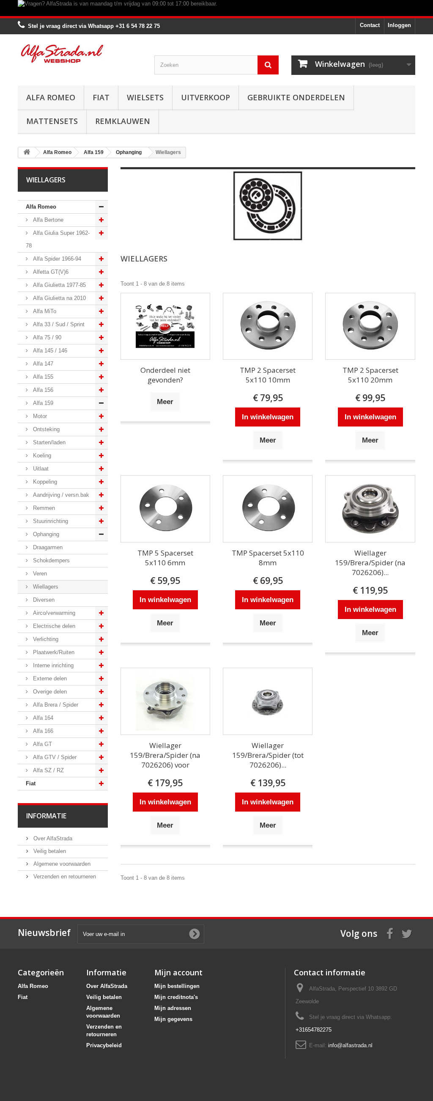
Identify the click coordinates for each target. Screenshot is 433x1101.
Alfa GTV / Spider (54, 757)
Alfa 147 (42, 364)
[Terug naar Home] (27, 152)
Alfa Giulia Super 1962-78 (58, 239)
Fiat (101, 97)
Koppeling (44, 482)
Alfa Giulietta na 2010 (58, 298)
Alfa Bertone (47, 220)
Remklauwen (122, 121)
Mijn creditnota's (176, 997)
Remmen (43, 508)
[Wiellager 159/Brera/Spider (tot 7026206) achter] (267, 701)
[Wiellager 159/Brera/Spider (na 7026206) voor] (165, 701)
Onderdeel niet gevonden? (165, 375)
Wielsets (145, 97)
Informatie (46, 815)
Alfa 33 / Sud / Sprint (58, 324)
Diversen (43, 600)
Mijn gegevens (173, 1019)
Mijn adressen (172, 1008)
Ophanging (45, 534)
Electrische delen (53, 626)
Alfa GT (41, 744)
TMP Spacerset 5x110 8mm (268, 557)
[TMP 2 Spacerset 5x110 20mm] (370, 326)
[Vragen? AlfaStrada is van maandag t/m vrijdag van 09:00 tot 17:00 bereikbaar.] (216, 8)
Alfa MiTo (43, 311)
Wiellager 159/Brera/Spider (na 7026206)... (370, 562)
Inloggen (399, 25)
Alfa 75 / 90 (46, 337)
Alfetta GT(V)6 (50, 272)
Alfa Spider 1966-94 (56, 259)
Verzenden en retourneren (64, 876)
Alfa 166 (42, 731)
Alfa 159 (42, 403)
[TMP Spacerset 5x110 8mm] (267, 508)
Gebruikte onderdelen (296, 97)
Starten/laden (48, 442)
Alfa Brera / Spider (54, 705)
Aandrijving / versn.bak (60, 495)
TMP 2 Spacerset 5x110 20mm (370, 375)
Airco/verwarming (53, 613)
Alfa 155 (42, 377)
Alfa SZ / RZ (47, 770)
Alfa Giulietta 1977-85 (58, 285)
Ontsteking (45, 429)
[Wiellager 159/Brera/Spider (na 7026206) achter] (370, 508)
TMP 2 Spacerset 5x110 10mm (268, 375)
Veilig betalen (49, 851)
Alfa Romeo (50, 97)
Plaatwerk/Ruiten (52, 652)
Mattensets (52, 121)
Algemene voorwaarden (61, 864)
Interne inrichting (52, 665)
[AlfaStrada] (80, 53)
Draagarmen (47, 547)
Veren (39, 573)
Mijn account (178, 972)
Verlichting (44, 639)
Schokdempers (50, 560)
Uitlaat (40, 468)
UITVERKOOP (205, 97)
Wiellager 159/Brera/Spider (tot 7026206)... (268, 755)
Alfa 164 (42, 718)
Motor (39, 416)
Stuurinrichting (49, 521)
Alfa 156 (42, 390)
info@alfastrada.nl (350, 1045)
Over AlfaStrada (52, 838)
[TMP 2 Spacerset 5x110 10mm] (267, 326)
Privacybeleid (104, 1045)
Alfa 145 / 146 (49, 350)
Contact (370, 25)
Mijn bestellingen (177, 986)
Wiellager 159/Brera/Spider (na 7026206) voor (165, 755)
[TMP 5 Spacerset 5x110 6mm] (165, 508)
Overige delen (49, 691)
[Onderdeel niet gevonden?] (165, 326)
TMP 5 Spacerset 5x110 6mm (165, 557)
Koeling (41, 455)
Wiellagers (44, 587)
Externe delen (49, 678)
